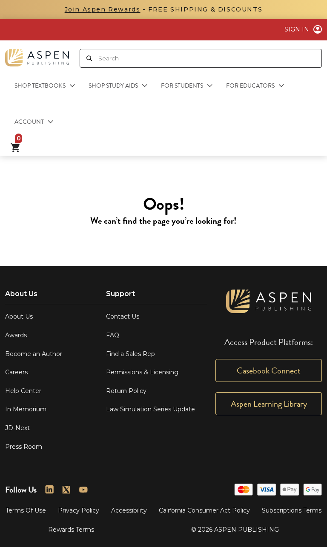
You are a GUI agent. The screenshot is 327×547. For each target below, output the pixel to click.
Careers (16, 372)
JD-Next (17, 428)
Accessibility (129, 510)
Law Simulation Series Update (150, 409)
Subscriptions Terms (291, 510)
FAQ (112, 335)
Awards (16, 335)
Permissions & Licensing (142, 372)
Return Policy (126, 391)
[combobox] (209, 58)
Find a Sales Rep (130, 354)
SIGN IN (296, 29)
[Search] (89, 58)
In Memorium (25, 409)
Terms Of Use (26, 510)
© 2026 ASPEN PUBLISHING (235, 529)
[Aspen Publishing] (37, 54)
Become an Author (33, 354)
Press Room (23, 446)
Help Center (23, 391)
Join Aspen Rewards (103, 9)
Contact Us (122, 316)
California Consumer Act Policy (204, 510)
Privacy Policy (78, 510)
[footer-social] (49, 489)
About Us (19, 316)
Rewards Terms (71, 529)
